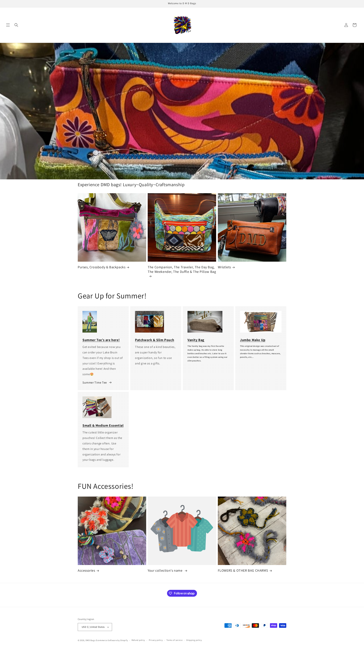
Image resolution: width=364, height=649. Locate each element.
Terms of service (174, 640)
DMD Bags (91, 640)
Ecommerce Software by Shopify (112, 640)
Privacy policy (156, 640)
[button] (8, 25)
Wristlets (224, 267)
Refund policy (138, 640)
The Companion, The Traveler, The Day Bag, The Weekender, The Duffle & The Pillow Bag (182, 269)
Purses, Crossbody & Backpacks (101, 267)
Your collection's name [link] (165, 570)
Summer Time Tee (94, 383)
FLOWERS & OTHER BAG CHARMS (243, 570)
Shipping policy (194, 640)
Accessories (86, 570)
